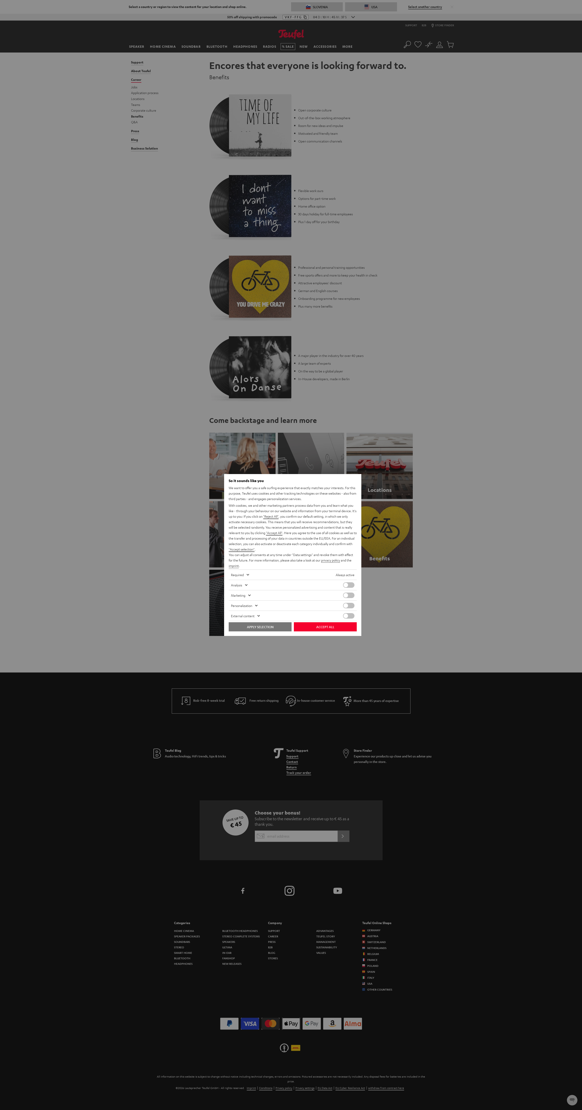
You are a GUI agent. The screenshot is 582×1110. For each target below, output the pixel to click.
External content (243, 616)
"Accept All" (274, 533)
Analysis (236, 585)
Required (237, 575)
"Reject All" (271, 516)
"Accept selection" (242, 549)
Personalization (241, 606)
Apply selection (260, 627)
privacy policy (330, 560)
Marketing (238, 595)
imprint (234, 566)
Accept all (325, 627)
